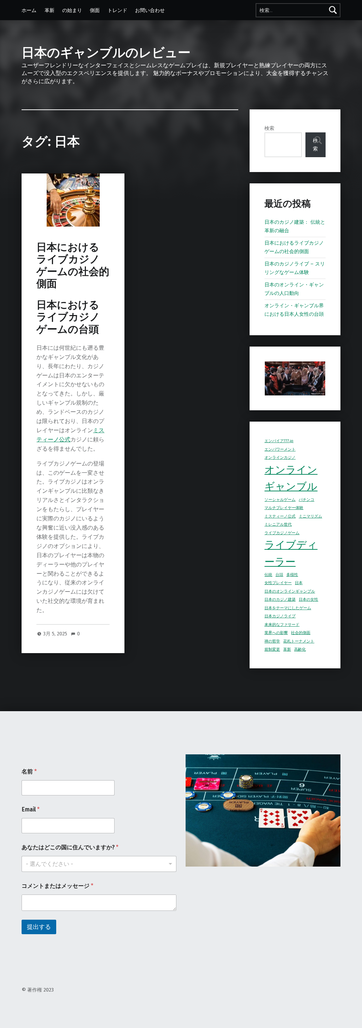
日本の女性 (308, 599)
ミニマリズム (310, 516)
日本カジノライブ (280, 616)
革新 (49, 10)
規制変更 (272, 649)
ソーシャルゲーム (280, 499)
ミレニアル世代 (278, 524)
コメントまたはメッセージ (57, 886)
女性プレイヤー (278, 583)
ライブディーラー (290, 553)
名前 (29, 771)
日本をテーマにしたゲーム (287, 608)
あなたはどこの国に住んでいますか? (70, 847)
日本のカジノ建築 (280, 599)
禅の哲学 (272, 641)
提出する (39, 927)
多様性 (292, 574)
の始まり (72, 10)
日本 (299, 583)
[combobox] (99, 864)
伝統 (268, 574)
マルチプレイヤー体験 (283, 508)
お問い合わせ (150, 10)
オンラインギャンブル (290, 478)
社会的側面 (300, 632)
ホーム (29, 10)
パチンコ (306, 499)
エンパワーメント (280, 449)
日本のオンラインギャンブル (289, 591)
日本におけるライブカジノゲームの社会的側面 (72, 265)
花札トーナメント (298, 641)
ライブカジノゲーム (281, 533)
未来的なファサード (281, 624)
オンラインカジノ (280, 457)
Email (31, 809)
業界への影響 (276, 632)
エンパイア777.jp (278, 441)
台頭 (279, 574)
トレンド (117, 10)
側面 (95, 10)
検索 (269, 128)
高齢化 (300, 649)
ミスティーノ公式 (280, 516)
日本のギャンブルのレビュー (106, 53)
